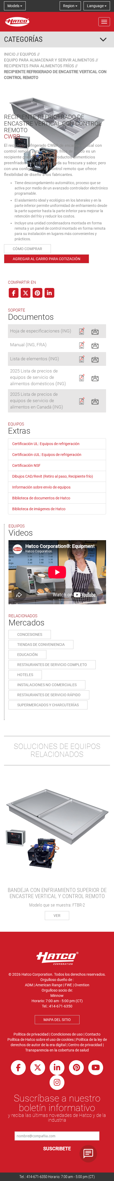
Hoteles (25, 675)
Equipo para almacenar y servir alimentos (49, 60)
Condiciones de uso (67, 1034)
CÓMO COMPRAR (27, 249)
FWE (68, 985)
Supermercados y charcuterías (48, 705)
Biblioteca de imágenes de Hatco (38, 509)
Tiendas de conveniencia (41, 644)
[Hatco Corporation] (17, 21)
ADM (29, 985)
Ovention (81, 985)
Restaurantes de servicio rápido (49, 695)
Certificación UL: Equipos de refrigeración (46, 444)
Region (69, 6)
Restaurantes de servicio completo (52, 665)
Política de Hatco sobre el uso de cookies (40, 1039)
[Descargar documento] (81, 330)
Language (95, 6)
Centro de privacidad (85, 1045)
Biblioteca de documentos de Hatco (41, 498)
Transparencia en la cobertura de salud (57, 1050)
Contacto (92, 1034)
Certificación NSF (26, 465)
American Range (48, 985)
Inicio (9, 54)
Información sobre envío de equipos (41, 487)
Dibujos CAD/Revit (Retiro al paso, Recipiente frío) (52, 476)
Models (13, 6)
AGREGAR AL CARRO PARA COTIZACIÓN (46, 259)
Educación (27, 654)
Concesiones (29, 634)
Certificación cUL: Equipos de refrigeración (46, 454)
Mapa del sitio (57, 1020)
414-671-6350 (37, 1176)
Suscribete (57, 1148)
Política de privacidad (31, 1034)
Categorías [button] (23, 39)
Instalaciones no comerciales (47, 685)
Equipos (28, 54)
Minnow (57, 995)
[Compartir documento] (95, 330)
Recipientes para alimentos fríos (39, 66)
